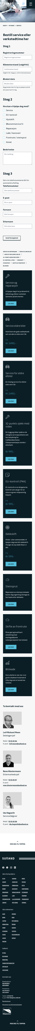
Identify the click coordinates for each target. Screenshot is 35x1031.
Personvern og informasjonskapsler (12, 1004)
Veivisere (5, 970)
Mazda (4, 941)
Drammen (5, 892)
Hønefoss (15, 885)
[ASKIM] (8, 3)
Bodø (4, 889)
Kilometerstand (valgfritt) (16, 64)
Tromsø (24, 895)
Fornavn (7, 209)
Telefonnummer (10, 186)
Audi (3, 914)
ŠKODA (14, 924)
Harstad (14, 882)
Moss (23, 878)
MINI (13, 917)
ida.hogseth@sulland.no (18, 824)
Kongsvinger (16, 892)
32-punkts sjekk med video (11, 257)
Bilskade (6, 266)
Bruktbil (5, 959)
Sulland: (5, 948)
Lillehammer (16, 899)
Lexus (4, 938)
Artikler (5, 966)
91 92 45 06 (12, 741)
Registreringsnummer (13, 52)
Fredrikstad (6, 899)
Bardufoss (5, 885)
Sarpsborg (25, 889)
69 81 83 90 (10, 996)
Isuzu (4, 934)
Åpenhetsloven (6, 1001)
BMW (3, 917)
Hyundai (11, 25)
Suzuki (14, 927)
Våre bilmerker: (8, 909)
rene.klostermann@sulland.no (15, 785)
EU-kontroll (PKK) (9, 260)
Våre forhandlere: (8, 874)
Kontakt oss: (6, 977)
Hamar (14, 878)
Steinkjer (25, 892)
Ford (3, 927)
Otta (23, 885)
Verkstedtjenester (8, 963)
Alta (3, 878)
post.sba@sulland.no (13, 998)
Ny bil (4, 953)
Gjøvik (4, 902)
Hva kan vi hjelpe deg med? (16, 106)
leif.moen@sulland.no (17, 744)
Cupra (4, 921)
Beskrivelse (8, 149)
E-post (6, 198)
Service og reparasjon (10, 251)
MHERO (14, 914)
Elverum (5, 895)
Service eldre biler (25, 251)
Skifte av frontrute (19, 263)
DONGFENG (5, 924)
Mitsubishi (15, 921)
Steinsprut (6, 263)
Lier (13, 895)
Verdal (24, 902)
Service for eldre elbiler (12, 254)
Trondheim (25, 899)
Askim (5, 25)
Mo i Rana (15, 902)
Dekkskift (20, 260)
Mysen (24, 882)
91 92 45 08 (12, 821)
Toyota (14, 931)
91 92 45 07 (12, 780)
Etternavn (8, 221)
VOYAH (14, 938)
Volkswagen (16, 934)
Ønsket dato (9, 79)
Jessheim (14, 889)
